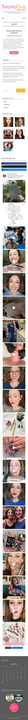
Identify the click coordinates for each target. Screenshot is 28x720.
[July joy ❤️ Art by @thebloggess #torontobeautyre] (14, 214)
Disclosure (6, 107)
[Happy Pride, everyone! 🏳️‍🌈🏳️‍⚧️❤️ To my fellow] (14, 284)
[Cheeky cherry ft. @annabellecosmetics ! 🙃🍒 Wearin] (14, 401)
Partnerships (6, 104)
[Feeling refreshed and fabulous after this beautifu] (14, 447)
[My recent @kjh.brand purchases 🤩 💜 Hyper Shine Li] (14, 424)
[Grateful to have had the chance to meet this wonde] (14, 331)
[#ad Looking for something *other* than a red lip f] (14, 564)
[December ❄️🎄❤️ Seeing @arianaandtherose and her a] (14, 517)
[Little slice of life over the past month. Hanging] (14, 587)
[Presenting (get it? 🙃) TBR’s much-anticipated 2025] (14, 541)
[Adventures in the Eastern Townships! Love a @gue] (14, 191)
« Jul (2, 682)
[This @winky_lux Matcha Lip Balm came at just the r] (14, 471)
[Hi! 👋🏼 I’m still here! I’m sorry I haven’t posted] (14, 494)
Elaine (20, 35)
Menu (24, 18)
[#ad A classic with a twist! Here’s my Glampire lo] (14, 611)
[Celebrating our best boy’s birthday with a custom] (14, 237)
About (5, 101)
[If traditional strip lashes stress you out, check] (14, 261)
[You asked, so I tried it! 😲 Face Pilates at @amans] (14, 354)
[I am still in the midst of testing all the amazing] (14, 634)
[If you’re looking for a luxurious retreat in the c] (14, 307)
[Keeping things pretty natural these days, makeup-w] (14, 377)
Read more (14, 52)
